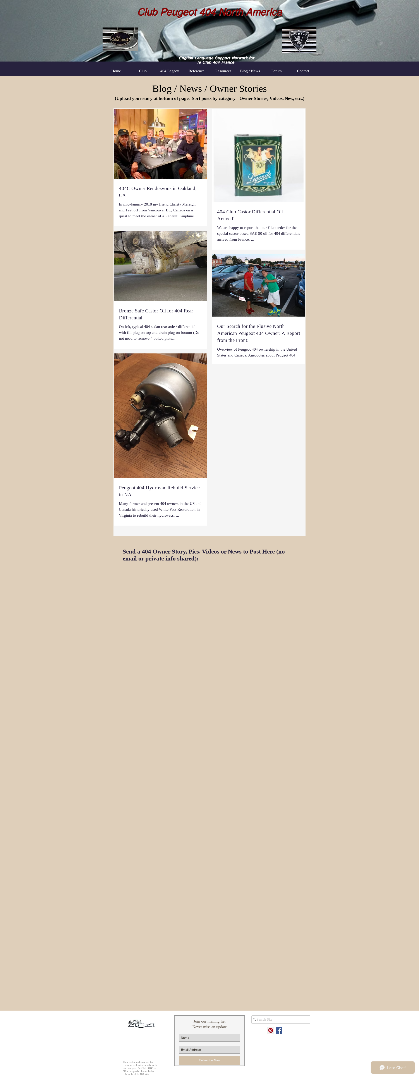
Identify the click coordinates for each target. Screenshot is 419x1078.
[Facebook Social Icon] (279, 1030)
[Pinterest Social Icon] (270, 1030)
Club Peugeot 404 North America (209, 12)
